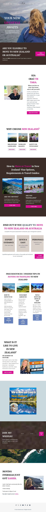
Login (11, 3)
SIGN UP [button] (41, 433)
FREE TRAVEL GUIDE (23, 321)
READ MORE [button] (11, 149)
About (30, 3)
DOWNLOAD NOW (37, 317)
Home (36, 3)
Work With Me (6, 3)
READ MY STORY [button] (33, 112)
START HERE (12, 205)
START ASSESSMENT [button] (40, 256)
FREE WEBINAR (8, 320)
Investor (15, 3)
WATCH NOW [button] (8, 372)
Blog (33, 3)
